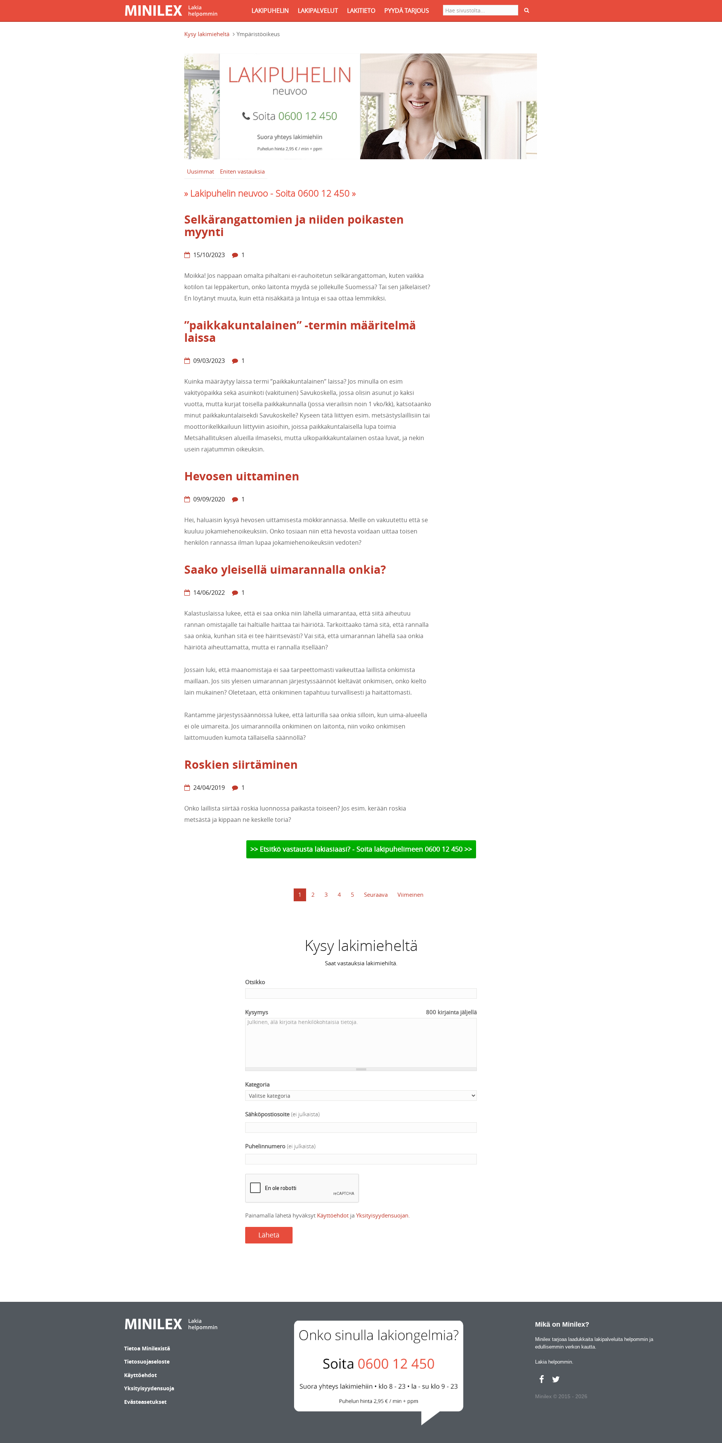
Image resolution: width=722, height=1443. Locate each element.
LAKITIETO (361, 10)
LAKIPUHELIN (270, 10)
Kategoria (257, 1084)
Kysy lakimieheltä (206, 34)
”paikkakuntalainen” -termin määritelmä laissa (300, 331)
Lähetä (268, 1234)
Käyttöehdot (333, 1215)
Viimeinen (410, 894)
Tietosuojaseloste (147, 1361)
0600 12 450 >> (448, 848)
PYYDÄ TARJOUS (406, 10)
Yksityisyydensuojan (382, 1215)
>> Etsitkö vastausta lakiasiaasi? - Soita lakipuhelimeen (337, 848)
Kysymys (361, 1012)
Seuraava (376, 894)
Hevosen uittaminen (241, 476)
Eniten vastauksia (242, 171)
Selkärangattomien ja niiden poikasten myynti (294, 225)
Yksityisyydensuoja (149, 1388)
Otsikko (255, 982)
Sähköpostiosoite (282, 1114)
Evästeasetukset (145, 1401)
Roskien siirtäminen (241, 764)
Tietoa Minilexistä (147, 1348)
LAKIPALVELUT (318, 10)
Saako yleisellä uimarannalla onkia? (285, 569)
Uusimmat (200, 171)
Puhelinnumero (280, 1146)
